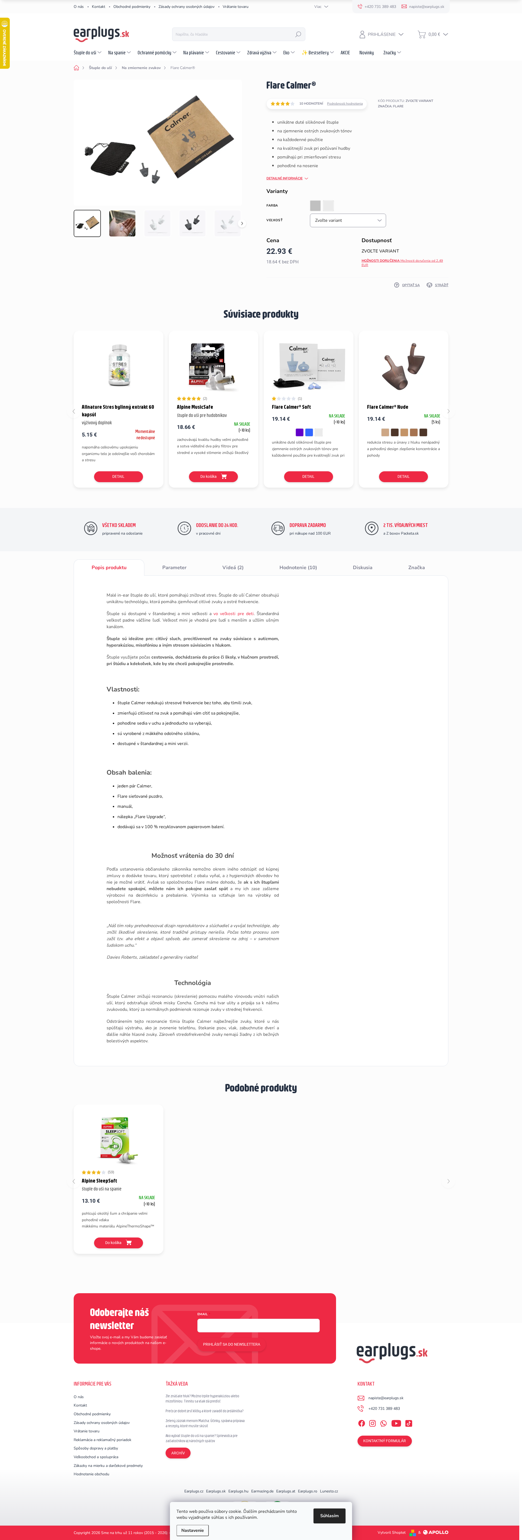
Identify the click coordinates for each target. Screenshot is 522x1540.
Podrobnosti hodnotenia (345, 103)
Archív (178, 1453)
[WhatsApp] (383, 1422)
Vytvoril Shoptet (392, 1532)
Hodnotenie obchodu (91, 1474)
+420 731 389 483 (384, 1408)
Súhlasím (329, 1516)
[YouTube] (396, 1422)
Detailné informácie (284, 178)
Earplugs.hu (238, 1491)
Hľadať (298, 34)
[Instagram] (372, 1422)
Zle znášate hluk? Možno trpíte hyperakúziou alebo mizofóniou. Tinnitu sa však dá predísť (202, 1399)
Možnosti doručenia (402, 262)
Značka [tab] (416, 567)
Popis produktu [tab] (109, 567)
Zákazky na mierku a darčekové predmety (108, 1465)
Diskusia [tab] (362, 567)
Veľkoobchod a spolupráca (96, 1457)
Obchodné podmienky (131, 6)
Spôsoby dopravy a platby (96, 1448)
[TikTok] (409, 1422)
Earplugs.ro (307, 1491)
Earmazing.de (262, 1491)
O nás (79, 6)
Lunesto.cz (329, 1491)
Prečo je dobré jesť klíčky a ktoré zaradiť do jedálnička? (205, 1411)
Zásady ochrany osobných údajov (187, 6)
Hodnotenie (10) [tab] (298, 567)
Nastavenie (192, 1530)
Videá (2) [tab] (233, 567)
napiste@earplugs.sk (385, 1398)
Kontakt (98, 6)
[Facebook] (362, 1422)
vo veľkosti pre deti (233, 614)
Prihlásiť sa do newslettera (231, 1344)
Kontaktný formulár (384, 1441)
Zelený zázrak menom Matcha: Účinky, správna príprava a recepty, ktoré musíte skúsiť (205, 1423)
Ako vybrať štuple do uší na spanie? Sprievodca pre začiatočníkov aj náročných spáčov (202, 1438)
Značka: (390, 106)
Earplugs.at (285, 1491)
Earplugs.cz (193, 1491)
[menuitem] (88, 52)
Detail (118, 476)
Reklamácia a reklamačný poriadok (102, 1439)
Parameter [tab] (174, 567)
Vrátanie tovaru (235, 6)
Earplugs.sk (216, 1491)
